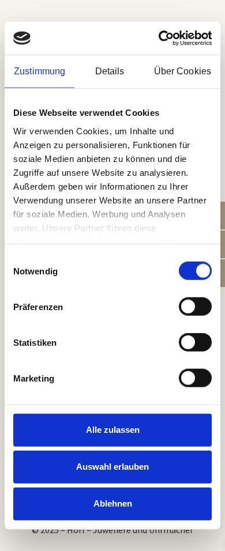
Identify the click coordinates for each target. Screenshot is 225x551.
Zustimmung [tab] (39, 71)
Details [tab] (110, 71)
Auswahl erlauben (112, 466)
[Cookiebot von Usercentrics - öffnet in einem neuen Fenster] (162, 38)
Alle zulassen (113, 430)
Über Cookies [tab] (182, 71)
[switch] (195, 306)
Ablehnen (112, 503)
